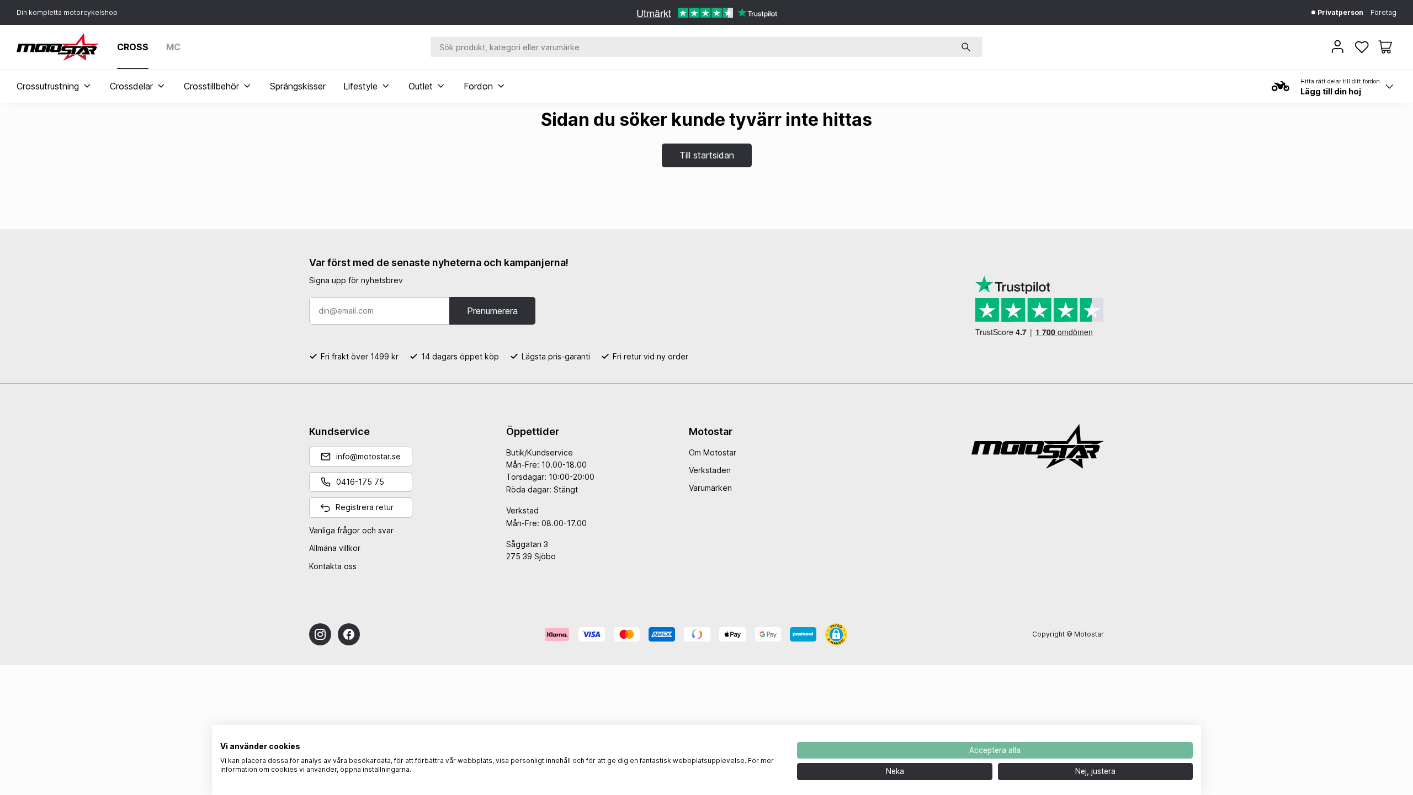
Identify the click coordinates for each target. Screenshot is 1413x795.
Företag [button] (1383, 12)
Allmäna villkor (334, 548)
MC (173, 46)
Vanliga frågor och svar (351, 530)
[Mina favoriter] (1362, 47)
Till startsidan (706, 155)
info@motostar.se (368, 456)
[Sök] (965, 47)
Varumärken (710, 487)
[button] (1385, 47)
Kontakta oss (333, 566)
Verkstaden (710, 470)
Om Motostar (712, 452)
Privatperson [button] (1339, 12)
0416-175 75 (360, 481)
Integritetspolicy (753, 738)
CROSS (132, 46)
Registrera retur (365, 507)
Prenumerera (492, 310)
